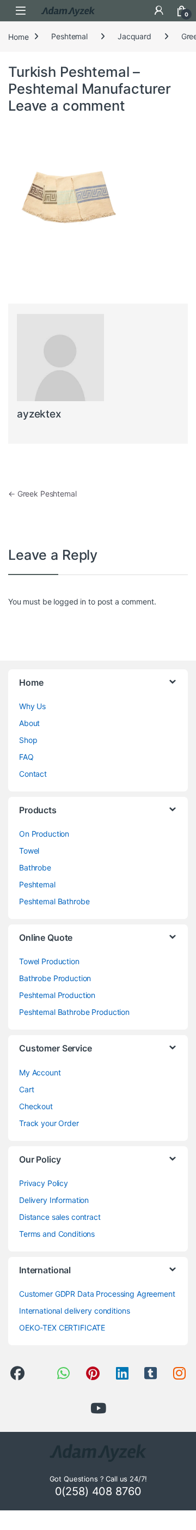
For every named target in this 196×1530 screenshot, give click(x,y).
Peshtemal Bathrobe (54, 901)
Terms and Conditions (57, 1233)
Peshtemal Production (57, 995)
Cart (26, 1089)
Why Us (32, 706)
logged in (69, 601)
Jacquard (134, 36)
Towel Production (49, 961)
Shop (28, 740)
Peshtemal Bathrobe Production (74, 1012)
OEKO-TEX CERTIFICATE (62, 1327)
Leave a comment (66, 105)
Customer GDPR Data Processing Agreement (97, 1293)
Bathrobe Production (55, 978)
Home (18, 36)
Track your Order (49, 1123)
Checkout (36, 1106)
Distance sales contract (60, 1216)
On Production (44, 833)
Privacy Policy (43, 1183)
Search (136, 10)
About (29, 723)
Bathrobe (35, 867)
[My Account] (159, 10)
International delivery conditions (74, 1310)
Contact (33, 773)
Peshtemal (69, 36)
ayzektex (39, 414)
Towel (29, 850)
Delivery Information (54, 1200)
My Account (40, 1072)
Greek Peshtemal (42, 493)
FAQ (26, 756)
